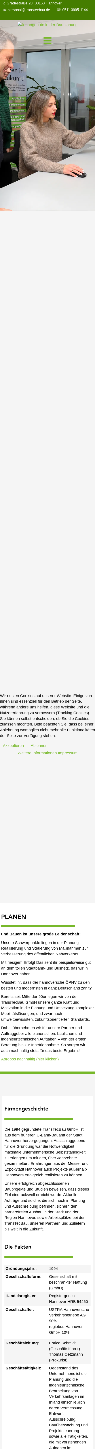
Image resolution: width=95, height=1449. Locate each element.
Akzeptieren (13, 745)
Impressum (68, 753)
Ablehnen (39, 745)
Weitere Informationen (37, 753)
